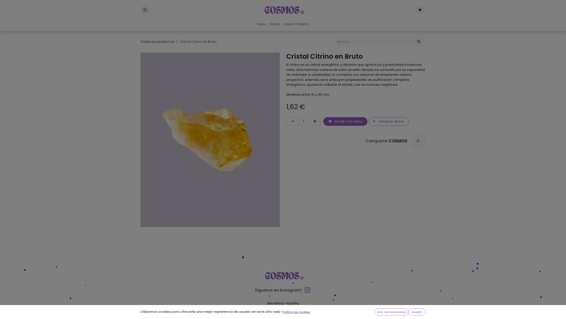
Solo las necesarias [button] (391, 312)
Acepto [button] (417, 312)
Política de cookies (296, 312)
